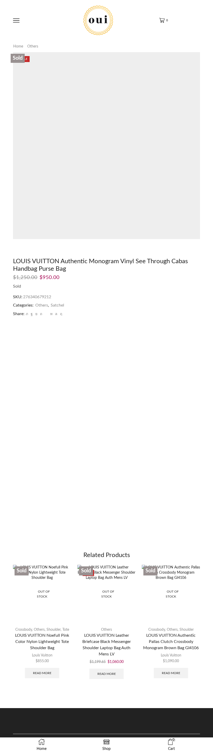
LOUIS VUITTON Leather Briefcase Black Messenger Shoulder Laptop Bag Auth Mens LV (106, 644)
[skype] (60, 314)
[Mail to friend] (46, 314)
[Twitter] (26, 314)
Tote (65, 630)
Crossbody (23, 630)
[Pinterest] (41, 314)
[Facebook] (31, 314)
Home (18, 46)
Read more (42, 673)
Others (32, 46)
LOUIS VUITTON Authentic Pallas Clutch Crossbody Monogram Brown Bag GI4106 (171, 641)
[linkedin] (51, 314)
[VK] (36, 314)
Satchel (57, 305)
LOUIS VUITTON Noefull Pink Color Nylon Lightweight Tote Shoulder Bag (42, 641)
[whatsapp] (56, 314)
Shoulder (53, 630)
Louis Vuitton (42, 655)
